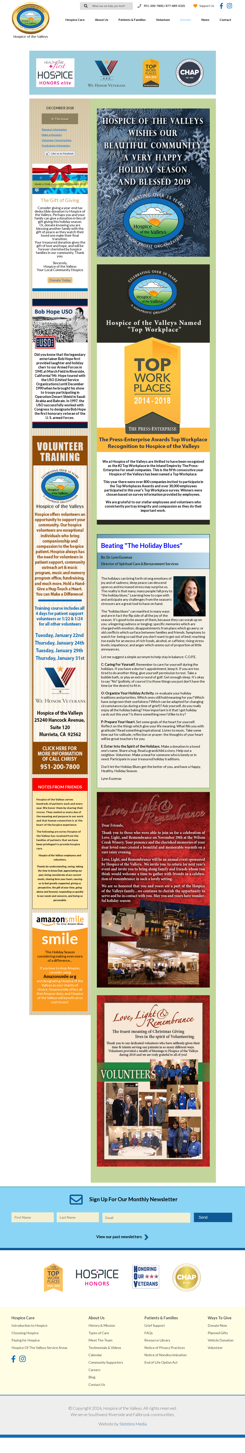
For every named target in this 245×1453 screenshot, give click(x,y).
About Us (101, 19)
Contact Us (96, 1384)
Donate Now (217, 1325)
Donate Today (60, 280)
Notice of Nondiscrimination (165, 1355)
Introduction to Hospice (29, 1325)
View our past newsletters (119, 1236)
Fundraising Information (56, 145)
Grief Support (154, 1325)
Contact (225, 19)
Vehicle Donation (221, 1340)
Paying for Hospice (25, 1340)
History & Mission (101, 1325)
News (205, 19)
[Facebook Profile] (221, 6)
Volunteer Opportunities (57, 140)
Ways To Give (219, 1317)
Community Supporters (105, 1362)
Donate (185, 19)
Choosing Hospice (25, 1333)
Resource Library (157, 1340)
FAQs (148, 1333)
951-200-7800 (153, 5)
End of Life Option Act (161, 1362)
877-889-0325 (175, 5)
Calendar (95, 1355)
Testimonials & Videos (104, 1347)
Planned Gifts (218, 1333)
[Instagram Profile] (229, 6)
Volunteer (163, 19)
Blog (91, 1377)
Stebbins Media (133, 1423)
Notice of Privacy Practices (164, 1347)
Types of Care (98, 1333)
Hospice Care (75, 19)
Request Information (54, 129)
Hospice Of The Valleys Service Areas (39, 1347)
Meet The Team (100, 1340)
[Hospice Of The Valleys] (30, 37)
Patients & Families (132, 19)
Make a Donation (52, 134)
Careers (94, 1370)
